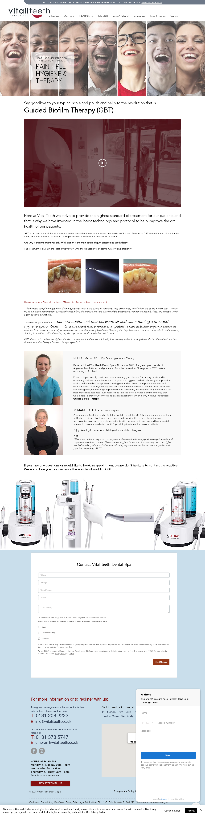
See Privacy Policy (95, 812)
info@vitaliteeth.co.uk (53, 722)
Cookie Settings (172, 810)
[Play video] (102, 163)
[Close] (201, 810)
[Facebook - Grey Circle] (34, 752)
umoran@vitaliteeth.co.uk (56, 743)
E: (32, 743)
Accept (191, 810)
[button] (85, 16)
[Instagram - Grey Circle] (42, 752)
